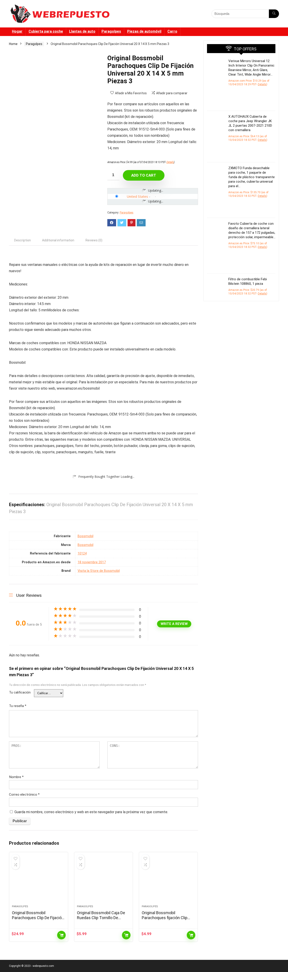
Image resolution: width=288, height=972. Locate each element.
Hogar (17, 31)
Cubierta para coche (46, 31)
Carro (172, 31)
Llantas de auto (82, 31)
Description (22, 240)
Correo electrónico (24, 794)
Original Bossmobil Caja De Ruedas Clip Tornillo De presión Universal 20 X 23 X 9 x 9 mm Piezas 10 (103, 920)
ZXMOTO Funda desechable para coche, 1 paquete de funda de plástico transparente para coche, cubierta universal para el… (251, 177)
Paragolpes (111, 31)
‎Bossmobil (85, 536)
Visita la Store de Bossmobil (99, 571)
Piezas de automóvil (144, 31)
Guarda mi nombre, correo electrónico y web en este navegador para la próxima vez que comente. (91, 812)
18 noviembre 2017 (92, 562)
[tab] (22, 240)
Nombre (16, 777)
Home (13, 44)
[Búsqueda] (274, 13)
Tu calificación (20, 692)
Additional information (58, 240)
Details (170, 162)
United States (137, 196)
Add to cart (143, 175)
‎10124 (82, 553)
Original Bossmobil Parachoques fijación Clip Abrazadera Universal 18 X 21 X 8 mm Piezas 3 (168, 920)
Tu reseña (17, 706)
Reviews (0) (94, 240)
